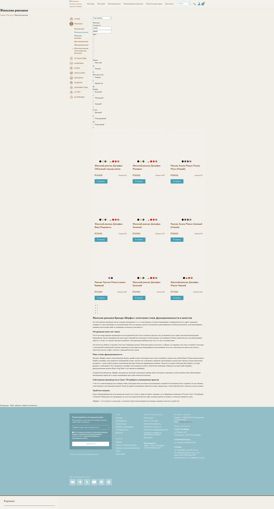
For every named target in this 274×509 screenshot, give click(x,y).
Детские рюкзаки (81, 41)
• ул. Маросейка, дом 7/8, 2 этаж (186, 450)
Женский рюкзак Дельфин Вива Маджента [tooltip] (113, 161)
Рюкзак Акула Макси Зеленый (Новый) (186, 225)
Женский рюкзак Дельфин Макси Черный (184, 284)
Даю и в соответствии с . (89, 435)
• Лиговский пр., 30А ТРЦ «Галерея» (187, 435)
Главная (2, 15)
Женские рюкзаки (81, 32)
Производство (114, 4)
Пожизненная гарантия (133, 4)
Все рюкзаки (79, 29)
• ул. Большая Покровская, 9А (185, 442)
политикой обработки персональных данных (85, 437)
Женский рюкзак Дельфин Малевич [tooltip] (111, 161)
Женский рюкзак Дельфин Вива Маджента (108, 225)
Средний (98, 104)
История (101, 4)
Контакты (169, 4)
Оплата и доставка (154, 4)
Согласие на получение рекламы (90, 434)
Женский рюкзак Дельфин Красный (146, 284)
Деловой (98, 112)
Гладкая (98, 77)
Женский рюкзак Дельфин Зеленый (146, 225)
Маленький (99, 98)
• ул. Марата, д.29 (180, 432)
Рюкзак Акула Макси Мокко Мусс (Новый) (185, 167)
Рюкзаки (10, 15)
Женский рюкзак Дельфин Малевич (146, 167)
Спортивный (99, 124)
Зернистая (99, 83)
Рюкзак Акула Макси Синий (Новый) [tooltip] (188, 161)
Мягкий (97, 69)
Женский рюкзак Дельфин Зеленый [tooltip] (105, 161)
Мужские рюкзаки (78, 37)
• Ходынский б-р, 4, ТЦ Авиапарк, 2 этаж (189, 458)
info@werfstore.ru (185, 422)
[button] (101, 181)
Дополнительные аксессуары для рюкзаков (81, 50)
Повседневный (100, 118)
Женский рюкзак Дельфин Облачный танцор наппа (108, 167)
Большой (98, 92)
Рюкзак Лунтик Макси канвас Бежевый (110, 284)
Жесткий (98, 62)
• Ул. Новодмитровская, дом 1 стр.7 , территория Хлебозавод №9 (187, 454)
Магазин (90, 4)
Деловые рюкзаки (81, 45)
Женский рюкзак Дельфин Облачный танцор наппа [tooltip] (121, 161)
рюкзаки (138, 322)
